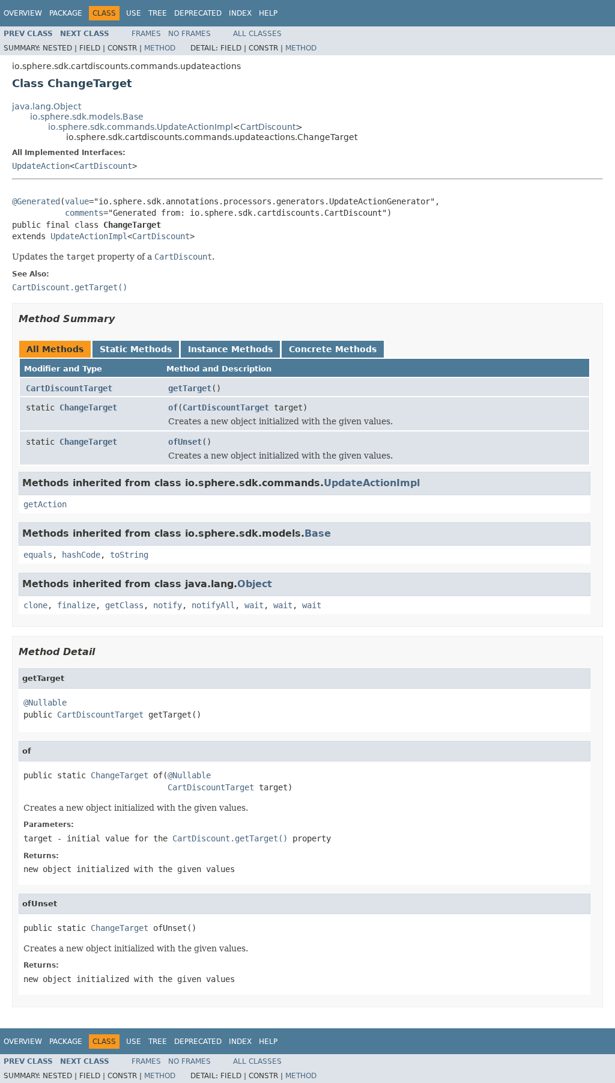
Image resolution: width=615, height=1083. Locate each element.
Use (133, 13)
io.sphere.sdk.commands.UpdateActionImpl (140, 127)
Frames (146, 33)
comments (84, 213)
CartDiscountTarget (69, 388)
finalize (76, 605)
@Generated (36, 201)
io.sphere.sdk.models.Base (87, 116)
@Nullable (45, 702)
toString (129, 555)
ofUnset (185, 442)
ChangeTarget (88, 407)
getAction (45, 504)
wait (254, 605)
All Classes (257, 33)
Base (317, 533)
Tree (157, 13)
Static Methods (136, 349)
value (77, 201)
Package (65, 13)
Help (268, 13)
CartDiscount (267, 127)
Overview (23, 13)
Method (159, 48)
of (173, 407)
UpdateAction (41, 166)
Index (240, 13)
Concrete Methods (333, 349)
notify (167, 605)
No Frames (189, 33)
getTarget (189, 388)
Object (254, 584)
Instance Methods (230, 349)
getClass (124, 605)
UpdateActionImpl (88, 236)
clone (35, 605)
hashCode (81, 555)
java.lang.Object (46, 106)
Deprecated (198, 13)
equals (37, 555)
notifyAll (213, 605)
